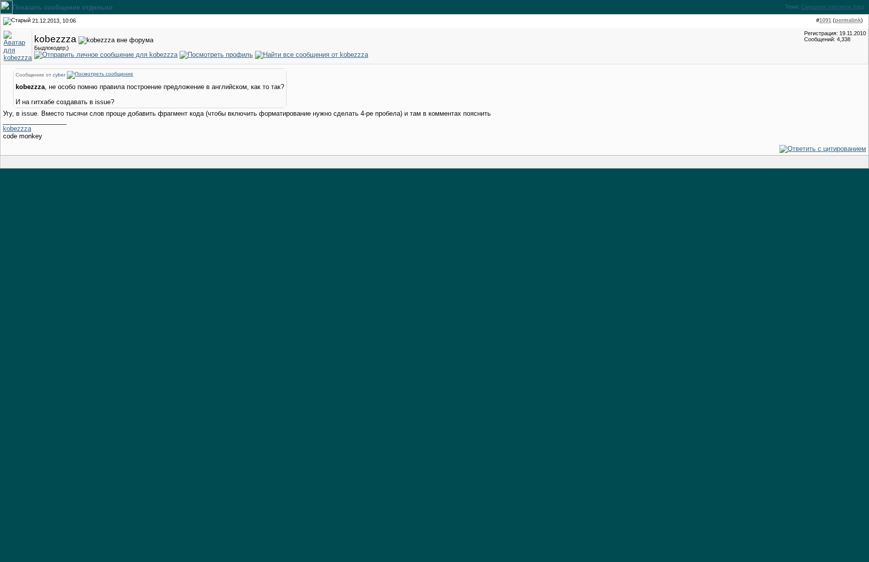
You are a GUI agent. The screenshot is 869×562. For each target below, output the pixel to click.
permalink (848, 20)
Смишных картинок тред (832, 7)
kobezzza (17, 128)
